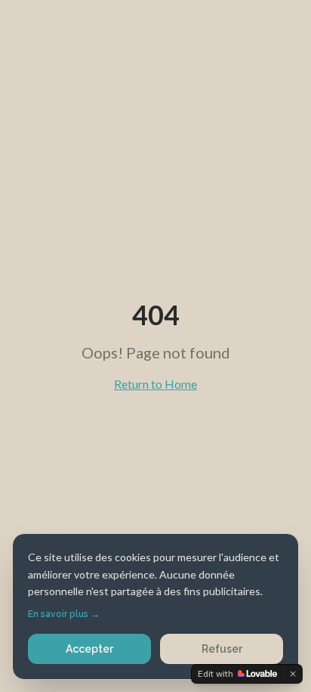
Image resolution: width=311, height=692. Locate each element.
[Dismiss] (293, 674)
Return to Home (155, 384)
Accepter (89, 649)
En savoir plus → (64, 614)
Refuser (222, 649)
